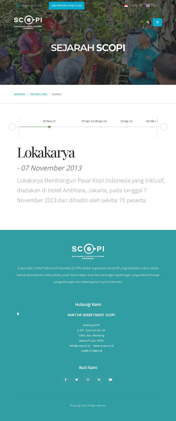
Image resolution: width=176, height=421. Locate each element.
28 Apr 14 (100, 121)
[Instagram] (88, 379)
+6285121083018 (91, 351)
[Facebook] (66, 379)
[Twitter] (77, 379)
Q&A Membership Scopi (66, 5)
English (155, 5)
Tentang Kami (38, 94)
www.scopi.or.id (103, 346)
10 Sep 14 (126, 121)
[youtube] (110, 379)
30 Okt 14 (152, 121)
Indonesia (135, 5)
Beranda (19, 94)
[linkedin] (99, 379)
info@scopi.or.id (31, 5)
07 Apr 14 (88, 121)
